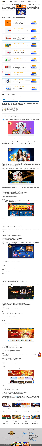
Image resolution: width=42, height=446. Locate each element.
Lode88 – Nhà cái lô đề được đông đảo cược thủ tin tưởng (25, 408)
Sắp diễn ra (11, 99)
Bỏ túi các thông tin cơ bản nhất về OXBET (16, 420)
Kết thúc (14, 99)
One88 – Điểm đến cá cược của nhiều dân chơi (26, 420)
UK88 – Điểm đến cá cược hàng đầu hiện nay (7, 420)
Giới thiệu (15, 1)
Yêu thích (17, 99)
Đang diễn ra (7, 99)
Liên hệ (32, 1)
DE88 (35, 1)
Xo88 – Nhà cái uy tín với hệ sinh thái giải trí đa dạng (35, 408)
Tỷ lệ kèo (19, 1)
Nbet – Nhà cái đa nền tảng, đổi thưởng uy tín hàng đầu (16, 408)
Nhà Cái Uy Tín (11, 1)
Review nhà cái (23, 1)
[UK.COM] (5, 1)
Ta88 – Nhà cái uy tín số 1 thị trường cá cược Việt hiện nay (35, 420)
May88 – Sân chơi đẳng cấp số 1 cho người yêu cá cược (6, 408)
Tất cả (4, 99)
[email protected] (32, 433)
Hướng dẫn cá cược (28, 1)
